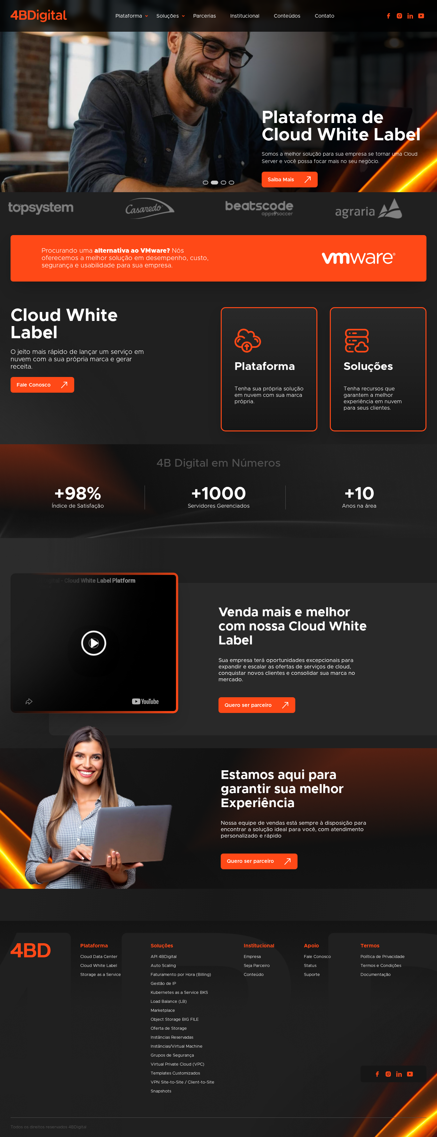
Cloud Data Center (98, 957)
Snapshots (161, 1091)
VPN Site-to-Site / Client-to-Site (182, 1082)
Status (310, 966)
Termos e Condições (381, 966)
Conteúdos (287, 16)
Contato (324, 16)
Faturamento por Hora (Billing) (181, 975)
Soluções (167, 16)
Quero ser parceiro (248, 705)
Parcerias (204, 16)
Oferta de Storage (169, 1029)
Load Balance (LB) (169, 1002)
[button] (205, 182)
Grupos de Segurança (172, 1055)
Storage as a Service (100, 975)
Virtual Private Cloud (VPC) (177, 1064)
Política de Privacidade (383, 957)
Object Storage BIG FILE (175, 1020)
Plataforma (128, 16)
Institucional (244, 16)
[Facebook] (388, 16)
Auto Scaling (163, 966)
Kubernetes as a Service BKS (179, 993)
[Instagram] (399, 16)
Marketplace (163, 1011)
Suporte (312, 975)
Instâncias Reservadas (172, 1037)
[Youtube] (421, 16)
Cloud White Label (98, 966)
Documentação (376, 975)
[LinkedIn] (410, 16)
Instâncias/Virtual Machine (177, 1046)
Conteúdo (254, 975)
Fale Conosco (34, 385)
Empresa (252, 957)
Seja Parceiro (257, 966)
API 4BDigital (164, 957)
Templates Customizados (175, 1073)
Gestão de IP (163, 984)
